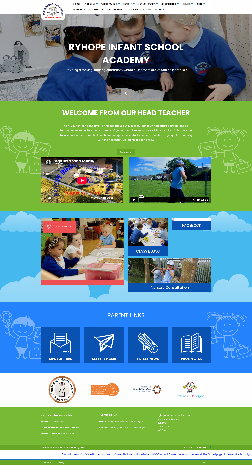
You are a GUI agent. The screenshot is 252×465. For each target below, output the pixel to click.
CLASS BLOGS (148, 251)
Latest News (148, 358)
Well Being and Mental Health (105, 9)
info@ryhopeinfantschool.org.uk (125, 421)
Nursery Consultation (170, 287)
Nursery (127, 4)
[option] (62, 389)
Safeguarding (168, 4)
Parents (77, 9)
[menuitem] (77, 4)
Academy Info (109, 4)
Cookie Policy (46, 462)
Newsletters (60, 358)
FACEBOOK (191, 225)
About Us (90, 4)
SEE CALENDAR (63, 226)
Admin (204, 462)
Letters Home (104, 358)
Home (76, 4)
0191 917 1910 (110, 415)
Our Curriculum (146, 4)
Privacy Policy (58, 462)
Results (186, 4)
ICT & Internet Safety (138, 9)
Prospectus (191, 358)
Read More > (126, 152)
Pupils (199, 4)
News (158, 9)
